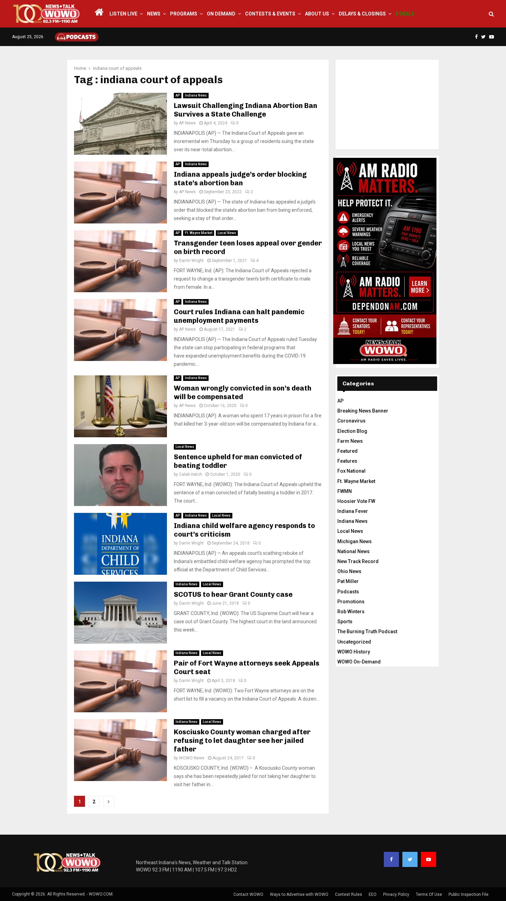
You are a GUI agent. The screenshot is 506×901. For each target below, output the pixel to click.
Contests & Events (270, 14)
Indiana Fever (352, 511)
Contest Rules (348, 894)
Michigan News (354, 541)
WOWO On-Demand (359, 661)
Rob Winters (351, 611)
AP (178, 95)
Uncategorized (354, 642)
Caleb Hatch (190, 474)
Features (347, 461)
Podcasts (348, 591)
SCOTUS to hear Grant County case (233, 594)
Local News (227, 233)
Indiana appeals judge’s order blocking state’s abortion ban (240, 178)
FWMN (344, 491)
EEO (373, 894)
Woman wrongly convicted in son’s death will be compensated (243, 392)
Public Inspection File (468, 894)
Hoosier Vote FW (356, 501)
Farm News (350, 441)
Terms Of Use (429, 894)
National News (353, 551)
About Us (317, 14)
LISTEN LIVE (123, 14)
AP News (187, 123)
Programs (183, 14)
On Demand (221, 14)
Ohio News (349, 571)
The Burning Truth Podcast (367, 631)
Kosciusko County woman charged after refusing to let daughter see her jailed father (242, 740)
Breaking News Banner (362, 411)
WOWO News (191, 758)
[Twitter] (410, 859)
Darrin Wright (191, 260)
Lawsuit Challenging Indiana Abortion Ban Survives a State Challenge (245, 109)
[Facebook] (391, 859)
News (153, 14)
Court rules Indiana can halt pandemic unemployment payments (239, 316)
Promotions (351, 601)
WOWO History (353, 652)
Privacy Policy (396, 894)
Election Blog (352, 431)
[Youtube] (428, 859)
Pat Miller (348, 581)
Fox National (351, 471)
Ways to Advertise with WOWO (299, 894)
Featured (347, 451)
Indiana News (196, 95)
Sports (344, 621)
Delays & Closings (362, 14)
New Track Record (358, 561)
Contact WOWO (248, 894)
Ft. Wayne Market (198, 233)
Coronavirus (351, 421)
